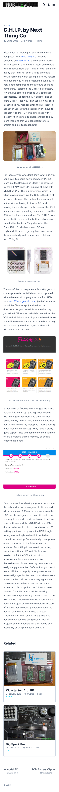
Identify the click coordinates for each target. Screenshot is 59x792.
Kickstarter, (23, 60)
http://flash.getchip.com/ (22, 301)
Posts (6, 25)
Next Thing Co (28, 56)
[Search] (44, 4)
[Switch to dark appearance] (49, 4)
